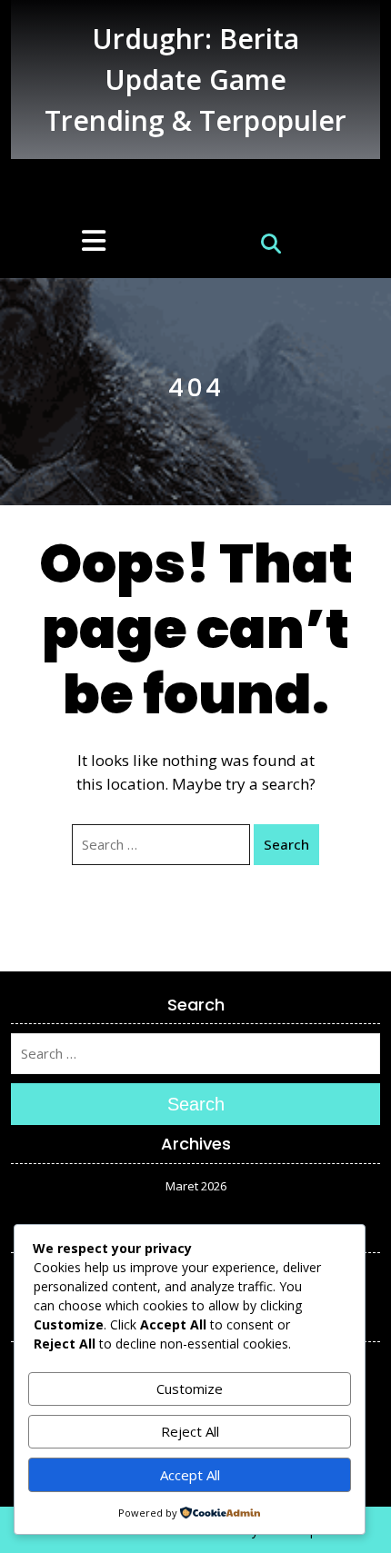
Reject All (190, 1431)
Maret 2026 (195, 1186)
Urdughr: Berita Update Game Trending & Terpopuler (195, 79)
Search (286, 844)
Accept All (190, 1475)
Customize (189, 1388)
